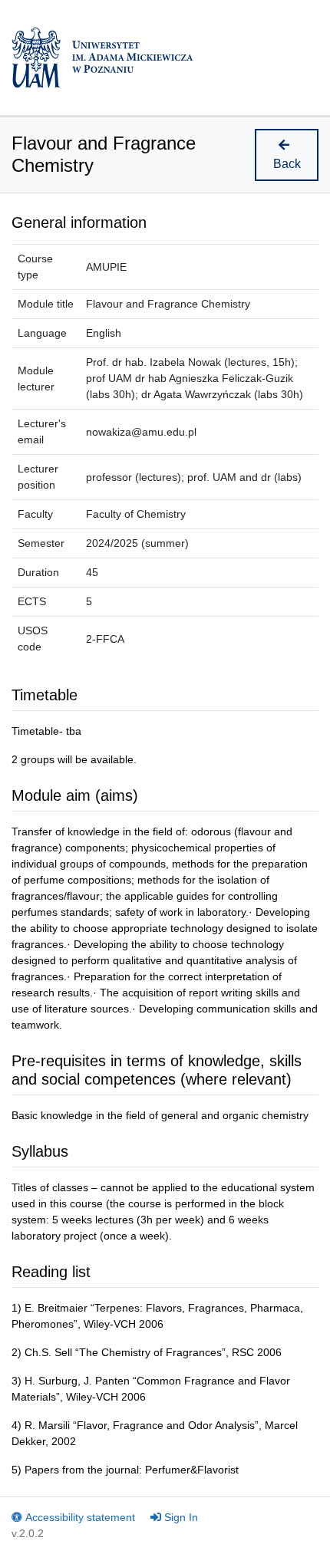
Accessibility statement (80, 1517)
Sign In (181, 1517)
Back (287, 163)
